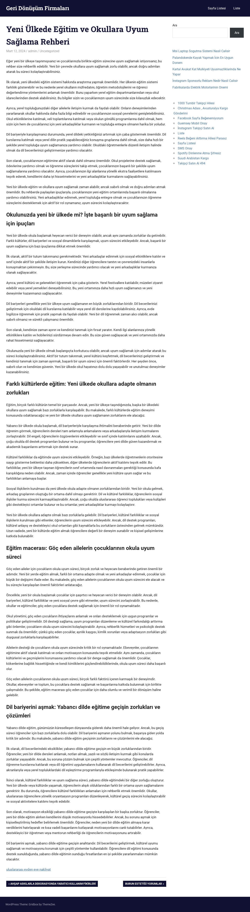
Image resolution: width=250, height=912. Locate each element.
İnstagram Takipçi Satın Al (196, 128)
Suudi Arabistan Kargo (193, 158)
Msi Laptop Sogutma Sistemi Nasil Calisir (201, 51)
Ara (174, 25)
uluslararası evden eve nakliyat (28, 869)
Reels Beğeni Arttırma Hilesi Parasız (202, 138)
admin (32, 51)
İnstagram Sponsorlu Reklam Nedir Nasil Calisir (205, 81)
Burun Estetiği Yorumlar (143, 884)
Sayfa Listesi (217, 8)
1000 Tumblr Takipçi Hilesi (196, 103)
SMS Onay (185, 148)
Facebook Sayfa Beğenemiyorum (200, 118)
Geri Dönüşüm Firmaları (37, 8)
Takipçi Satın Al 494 (191, 163)
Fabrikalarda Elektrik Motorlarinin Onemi (200, 87)
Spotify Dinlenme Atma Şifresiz (199, 153)
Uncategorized (49, 51)
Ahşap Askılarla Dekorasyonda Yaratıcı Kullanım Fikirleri (53, 884)
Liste (236, 8)
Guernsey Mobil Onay (192, 123)
